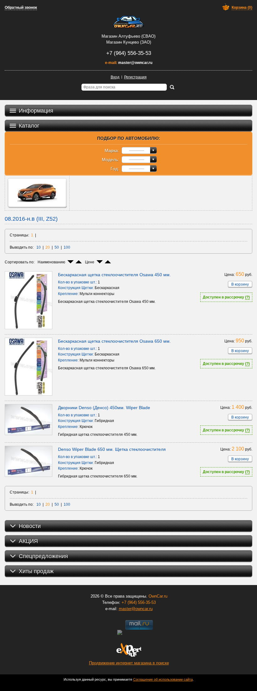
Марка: (112, 150)
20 (47, 247)
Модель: (110, 159)
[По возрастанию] (79, 261)
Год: (115, 168)
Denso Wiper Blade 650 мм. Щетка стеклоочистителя (112, 449)
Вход (115, 77)
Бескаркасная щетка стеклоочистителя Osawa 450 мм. (114, 274)
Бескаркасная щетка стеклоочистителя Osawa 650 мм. (114, 341)
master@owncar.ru (135, 63)
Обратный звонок (21, 7)
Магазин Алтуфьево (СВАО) (128, 36)
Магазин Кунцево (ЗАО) (128, 42)
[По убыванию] (70, 261)
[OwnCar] (128, 22)
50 (57, 247)
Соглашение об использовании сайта (163, 679)
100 (67, 247)
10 (38, 247)
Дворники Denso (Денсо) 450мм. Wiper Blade (104, 407)
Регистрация (135, 77)
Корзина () (242, 7)
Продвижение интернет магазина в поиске (129, 663)
